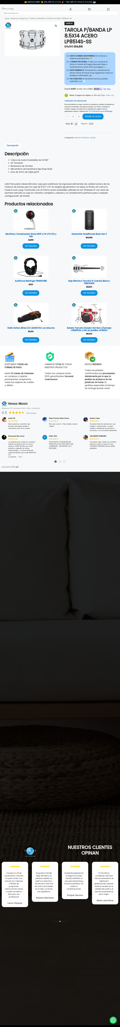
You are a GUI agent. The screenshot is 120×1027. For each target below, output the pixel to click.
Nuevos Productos (19, 18)
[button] (56, 26)
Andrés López (95, 418)
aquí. (81, 81)
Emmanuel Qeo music (16, 436)
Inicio (7, 18)
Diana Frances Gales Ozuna (59, 418)
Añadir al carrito (93, 116)
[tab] (52, 921)
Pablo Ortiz (53, 436)
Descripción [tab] (13, 145)
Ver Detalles (31, 246)
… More (19, 457)
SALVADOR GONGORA (98, 436)
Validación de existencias (75, 100)
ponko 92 (11, 418)
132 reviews (31, 413)
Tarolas (93, 138)
